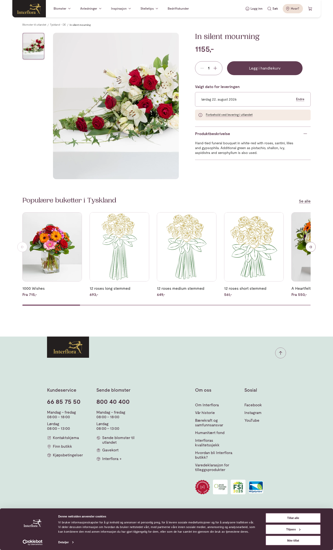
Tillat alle (293, 518)
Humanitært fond (210, 433)
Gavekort (110, 450)
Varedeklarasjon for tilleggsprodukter (212, 467)
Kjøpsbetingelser (68, 455)
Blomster (60, 8)
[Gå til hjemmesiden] (29, 8)
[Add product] (215, 68)
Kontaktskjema (66, 438)
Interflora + (112, 459)
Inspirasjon (119, 8)
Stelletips (147, 8)
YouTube (251, 420)
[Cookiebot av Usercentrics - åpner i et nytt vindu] (33, 542)
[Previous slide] (22, 247)
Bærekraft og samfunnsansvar (209, 422)
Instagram (253, 413)
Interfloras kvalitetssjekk (207, 442)
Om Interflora (207, 405)
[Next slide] (311, 247)
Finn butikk (62, 446)
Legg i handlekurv (265, 68)
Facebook (253, 405)
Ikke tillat (293, 540)
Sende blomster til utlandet (118, 440)
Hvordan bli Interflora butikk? (213, 455)
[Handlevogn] (310, 8)
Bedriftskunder (178, 8)
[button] (280, 353)
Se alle (305, 201)
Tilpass (291, 529)
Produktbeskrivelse (212, 134)
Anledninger (88, 8)
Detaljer (63, 542)
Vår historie (205, 413)
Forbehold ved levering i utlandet (229, 115)
